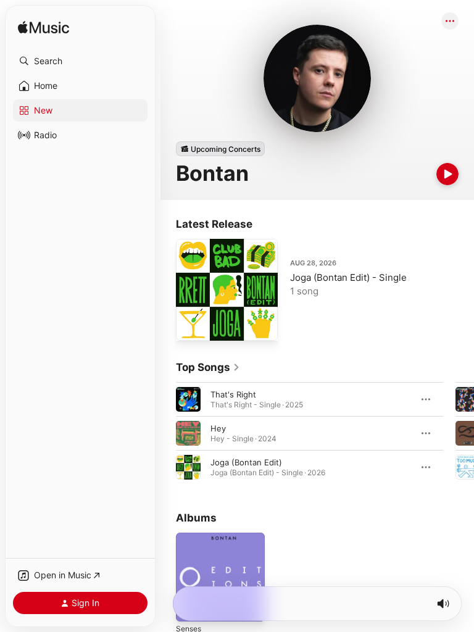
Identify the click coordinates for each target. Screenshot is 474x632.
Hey (218, 428)
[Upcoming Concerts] (220, 148)
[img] (43, 28)
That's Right (233, 394)
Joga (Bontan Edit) (246, 462)
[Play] (447, 174)
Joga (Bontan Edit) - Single (348, 277)
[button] (80, 61)
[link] (208, 367)
